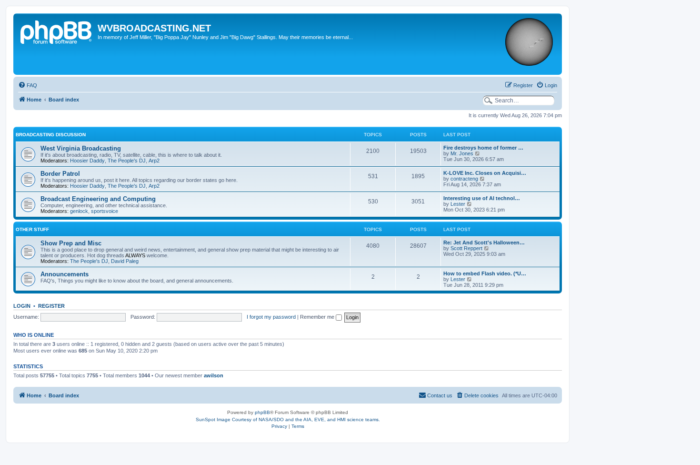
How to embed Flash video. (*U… (484, 273)
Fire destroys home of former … (483, 148)
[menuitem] (27, 85)
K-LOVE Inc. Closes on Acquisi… (484, 173)
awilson (213, 375)
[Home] (57, 31)
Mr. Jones (461, 153)
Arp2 (154, 160)
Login (21, 306)
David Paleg (125, 261)
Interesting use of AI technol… (481, 198)
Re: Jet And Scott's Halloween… (484, 242)
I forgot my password (271, 317)
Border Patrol (60, 173)
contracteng (464, 179)
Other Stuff (32, 229)
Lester (457, 204)
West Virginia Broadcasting (80, 148)
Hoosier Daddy (87, 160)
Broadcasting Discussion (51, 134)
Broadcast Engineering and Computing (98, 198)
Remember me (318, 317)
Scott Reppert (466, 248)
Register (51, 306)
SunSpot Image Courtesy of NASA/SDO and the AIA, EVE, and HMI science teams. (288, 419)
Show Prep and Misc (70, 243)
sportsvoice (104, 211)
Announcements (64, 274)
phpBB (262, 412)
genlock (79, 211)
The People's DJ (127, 160)
